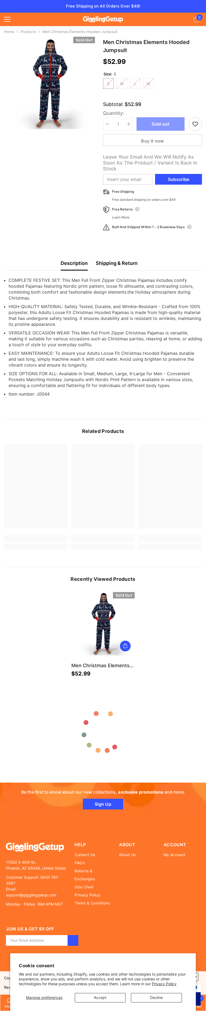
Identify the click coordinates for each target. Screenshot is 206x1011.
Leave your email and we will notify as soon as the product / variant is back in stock (150, 162)
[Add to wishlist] (195, 124)
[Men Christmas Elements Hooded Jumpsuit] (103, 623)
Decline (156, 997)
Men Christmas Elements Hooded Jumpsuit (100, 666)
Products (28, 31)
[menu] (7, 19)
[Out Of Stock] (125, 646)
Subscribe (178, 179)
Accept (100, 997)
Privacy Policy (164, 983)
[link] (35, 538)
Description (74, 263)
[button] (10, 84)
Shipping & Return (117, 263)
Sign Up (103, 804)
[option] (49, 83)
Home (9, 31)
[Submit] (73, 940)
